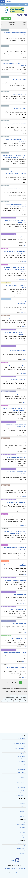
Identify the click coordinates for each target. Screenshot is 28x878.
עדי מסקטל (24, 661)
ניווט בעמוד (3, 4)
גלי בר (25, 231)
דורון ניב (24, 541)
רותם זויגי (24, 343)
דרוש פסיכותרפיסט (21, 787)
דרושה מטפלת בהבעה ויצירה (20, 774)
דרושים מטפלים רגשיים (22, 696)
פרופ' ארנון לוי (23, 511)
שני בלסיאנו (24, 435)
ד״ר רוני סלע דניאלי (22, 279)
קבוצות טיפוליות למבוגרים (20, 829)
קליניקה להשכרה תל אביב (20, 738)
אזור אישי (8, 1)
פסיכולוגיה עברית (21, 4)
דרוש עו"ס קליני (22, 790)
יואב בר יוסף (24, 326)
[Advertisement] (14, 717)
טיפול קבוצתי (4, 700)
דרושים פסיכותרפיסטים (10, 697)
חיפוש (2, 1)
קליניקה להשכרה (23, 700)
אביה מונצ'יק (23, 373)
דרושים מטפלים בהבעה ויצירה (21, 697)
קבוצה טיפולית (22, 822)
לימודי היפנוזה (22, 853)
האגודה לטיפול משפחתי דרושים (20, 699)
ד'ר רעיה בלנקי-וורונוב (22, 296)
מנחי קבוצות (22, 835)
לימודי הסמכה (22, 845)
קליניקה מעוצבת (22, 761)
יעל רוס (24, 402)
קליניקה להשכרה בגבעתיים (20, 756)
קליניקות (4, 699)
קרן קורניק (24, 588)
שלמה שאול (24, 617)
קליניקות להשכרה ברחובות (20, 748)
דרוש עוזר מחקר (22, 780)
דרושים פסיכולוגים (13, 696)
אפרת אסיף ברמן (23, 525)
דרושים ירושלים (22, 803)
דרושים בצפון (16, 700)
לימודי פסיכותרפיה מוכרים (20, 848)
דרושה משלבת (22, 785)
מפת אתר (12, 870)
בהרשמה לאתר (10, 693)
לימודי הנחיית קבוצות (21, 851)
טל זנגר (24, 574)
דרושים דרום (22, 808)
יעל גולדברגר (23, 558)
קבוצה (24, 837)
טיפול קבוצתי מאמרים (21, 824)
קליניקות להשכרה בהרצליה (20, 751)
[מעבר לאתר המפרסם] (14, 10)
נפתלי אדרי (24, 451)
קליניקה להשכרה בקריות (20, 758)
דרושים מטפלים (22, 777)
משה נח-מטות (23, 496)
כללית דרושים (22, 816)
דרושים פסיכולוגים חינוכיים (20, 795)
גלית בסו (24, 418)
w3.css (17, 873)
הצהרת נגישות (17, 868)
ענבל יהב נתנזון (23, 603)
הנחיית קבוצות (22, 832)
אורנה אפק (24, 677)
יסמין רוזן (24, 465)
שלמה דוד (24, 632)
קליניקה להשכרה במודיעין (20, 753)
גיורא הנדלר (24, 388)
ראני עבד (24, 482)
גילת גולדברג (23, 312)
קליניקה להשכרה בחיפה (20, 746)
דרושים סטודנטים (11, 699)
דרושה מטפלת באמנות (21, 782)
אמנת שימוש (10, 868)
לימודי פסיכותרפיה (21, 843)
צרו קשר (23, 868)
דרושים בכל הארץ (22, 814)
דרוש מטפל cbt (22, 792)
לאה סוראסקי (23, 646)
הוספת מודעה (5, 18)
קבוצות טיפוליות (22, 827)
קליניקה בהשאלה (22, 764)
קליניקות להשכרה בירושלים (20, 740)
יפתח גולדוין (24, 261)
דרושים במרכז (10, 700)
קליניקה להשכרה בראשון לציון (19, 743)
